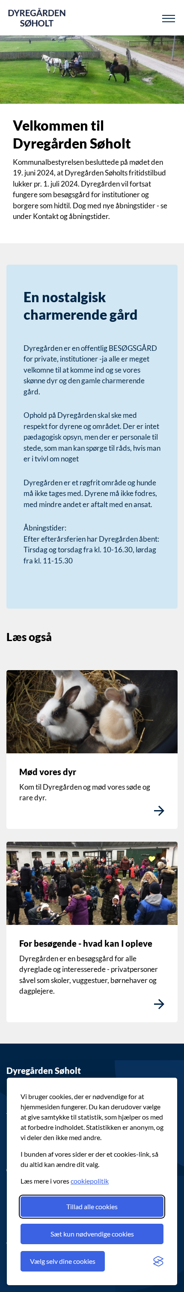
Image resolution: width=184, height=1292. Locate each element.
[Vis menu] (169, 18)
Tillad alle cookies (92, 1206)
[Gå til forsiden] (36, 17)
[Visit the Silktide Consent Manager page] (158, 1261)
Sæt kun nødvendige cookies (92, 1234)
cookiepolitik (90, 1181)
